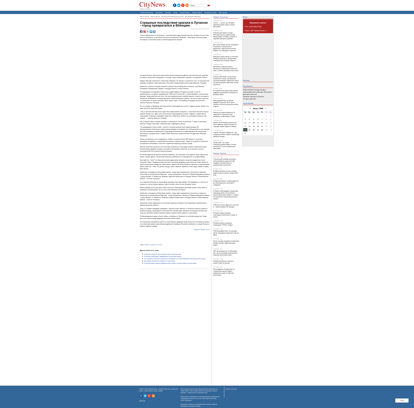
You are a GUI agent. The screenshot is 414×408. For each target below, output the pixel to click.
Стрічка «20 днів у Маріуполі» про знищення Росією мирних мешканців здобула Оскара (226, 134)
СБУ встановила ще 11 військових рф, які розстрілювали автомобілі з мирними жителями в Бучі (225, 253)
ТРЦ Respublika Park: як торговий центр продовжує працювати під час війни (226, 233)
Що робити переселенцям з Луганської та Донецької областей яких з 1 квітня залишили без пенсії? (226, 68)
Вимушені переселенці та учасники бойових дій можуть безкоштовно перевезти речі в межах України (225, 58)
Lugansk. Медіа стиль (202, 229)
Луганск (147, 244)
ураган (153, 244)
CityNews (152, 4)
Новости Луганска (144, 16)
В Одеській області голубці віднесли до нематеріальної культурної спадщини (225, 183)
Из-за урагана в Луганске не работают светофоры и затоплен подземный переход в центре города (174, 259)
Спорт (175, 12)
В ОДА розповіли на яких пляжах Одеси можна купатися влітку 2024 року (225, 173)
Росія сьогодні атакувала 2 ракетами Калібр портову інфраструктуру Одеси (226, 243)
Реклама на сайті (210, 12)
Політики (168, 12)
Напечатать (206, 29)
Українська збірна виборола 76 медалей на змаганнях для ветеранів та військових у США (224, 114)
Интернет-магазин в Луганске (253, 96)
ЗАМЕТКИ (142, 401)
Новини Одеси (197, 12)
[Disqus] (175, 299)
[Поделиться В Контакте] (154, 31)
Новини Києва (185, 12)
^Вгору (402, 400)
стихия (159, 244)
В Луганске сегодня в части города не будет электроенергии (162, 254)
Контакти (234, 389)
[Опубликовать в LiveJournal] (147, 31)
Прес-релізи (223, 12)
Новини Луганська (146, 12)
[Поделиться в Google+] (144, 31)
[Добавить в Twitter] (151, 31)
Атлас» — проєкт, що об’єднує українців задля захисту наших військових (224, 24)
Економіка (159, 12)
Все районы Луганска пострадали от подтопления (159, 261)
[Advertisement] (165, 237)
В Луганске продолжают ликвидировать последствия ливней (162, 256)
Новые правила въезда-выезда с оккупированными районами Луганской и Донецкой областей (257, 91)
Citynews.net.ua (202, 392)
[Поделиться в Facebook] (141, 31)
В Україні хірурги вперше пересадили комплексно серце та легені (225, 215)
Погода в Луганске (249, 98)
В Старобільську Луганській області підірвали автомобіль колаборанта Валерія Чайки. (225, 92)
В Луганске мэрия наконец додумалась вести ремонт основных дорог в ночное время (170, 263)
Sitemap (227, 389)
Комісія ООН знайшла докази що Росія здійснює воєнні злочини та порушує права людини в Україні (225, 124)
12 (254, 123)
